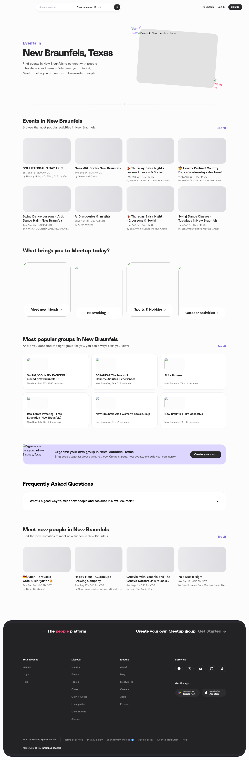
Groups (75, 667)
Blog (122, 674)
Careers (124, 689)
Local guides (78, 704)
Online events (79, 697)
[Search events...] (117, 7)
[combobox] (94, 7)
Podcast (124, 704)
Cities (74, 689)
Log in (26, 674)
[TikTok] (222, 668)
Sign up (27, 667)
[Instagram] (211, 668)
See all (221, 128)
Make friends (78, 712)
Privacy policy (95, 740)
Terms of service (74, 740)
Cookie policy (145, 740)
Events (75, 674)
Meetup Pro (126, 682)
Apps (123, 697)
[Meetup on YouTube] (200, 668)
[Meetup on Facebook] (179, 668)
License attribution (167, 740)
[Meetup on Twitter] (190, 668)
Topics (75, 682)
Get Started (209, 631)
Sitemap (75, 719)
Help (25, 682)
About (123, 667)
